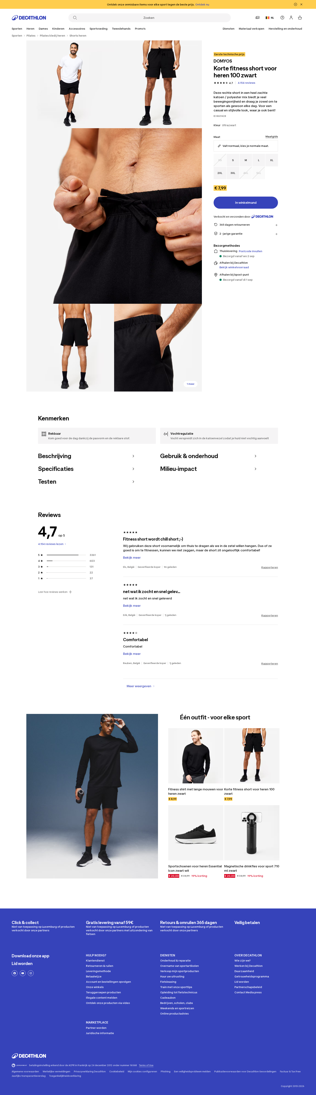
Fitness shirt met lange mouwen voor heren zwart (195, 791)
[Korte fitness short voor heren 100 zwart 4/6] (70, 348)
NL (272, 17)
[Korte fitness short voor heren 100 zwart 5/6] (158, 348)
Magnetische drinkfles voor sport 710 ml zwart (251, 868)
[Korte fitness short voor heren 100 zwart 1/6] (158, 84)
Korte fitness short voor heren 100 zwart (249, 791)
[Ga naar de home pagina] (29, 17)
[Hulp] (282, 17)
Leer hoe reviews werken (52, 591)
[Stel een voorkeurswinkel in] (257, 17)
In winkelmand (246, 202)
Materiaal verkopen (251, 28)
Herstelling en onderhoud (285, 28)
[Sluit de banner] (301, 4)
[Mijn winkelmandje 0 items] (300, 17)
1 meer (190, 384)
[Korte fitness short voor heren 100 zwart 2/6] (70, 84)
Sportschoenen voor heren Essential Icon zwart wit (195, 868)
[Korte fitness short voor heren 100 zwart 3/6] (114, 216)
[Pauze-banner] (295, 4)
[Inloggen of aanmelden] (291, 17)
